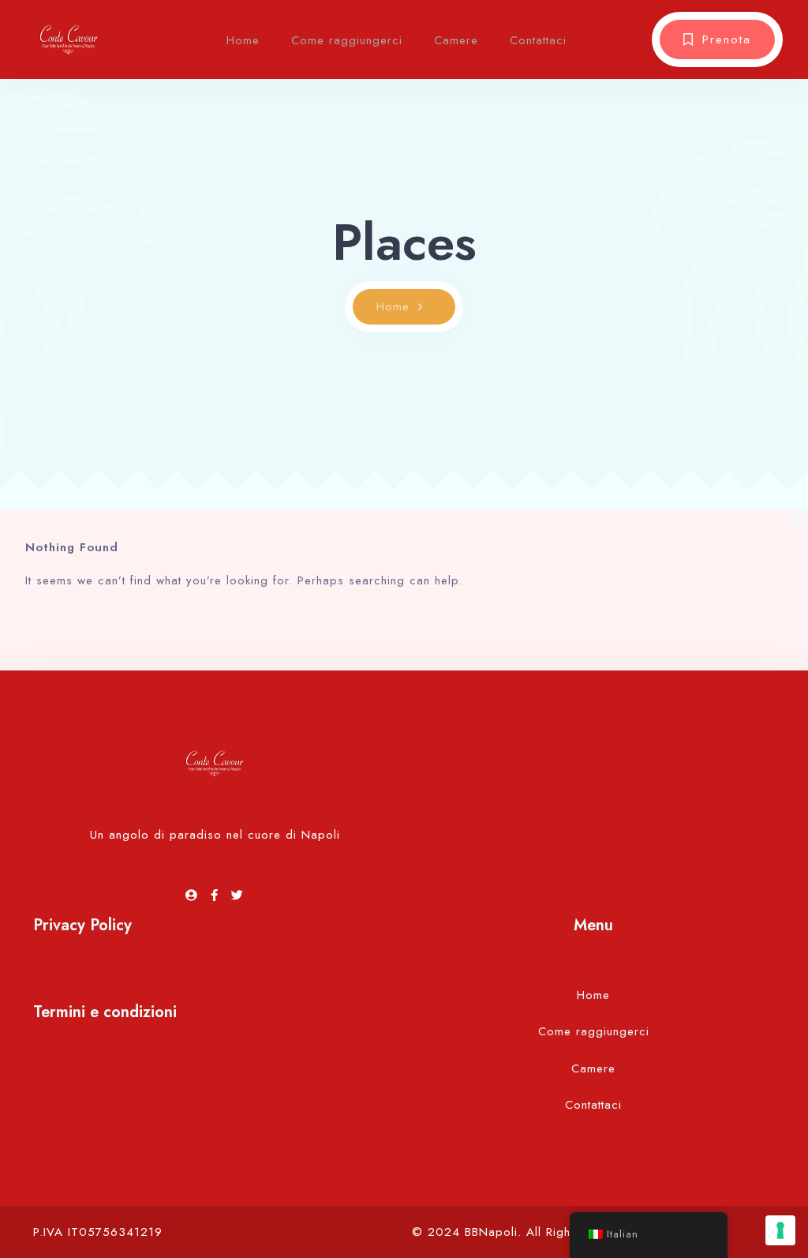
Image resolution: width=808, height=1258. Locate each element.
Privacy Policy (82, 925)
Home (243, 40)
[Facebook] (217, 895)
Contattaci (538, 40)
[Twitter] (237, 895)
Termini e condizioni (105, 1012)
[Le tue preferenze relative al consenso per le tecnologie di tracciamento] (780, 1230)
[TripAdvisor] (194, 895)
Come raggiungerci (346, 40)
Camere (456, 40)
